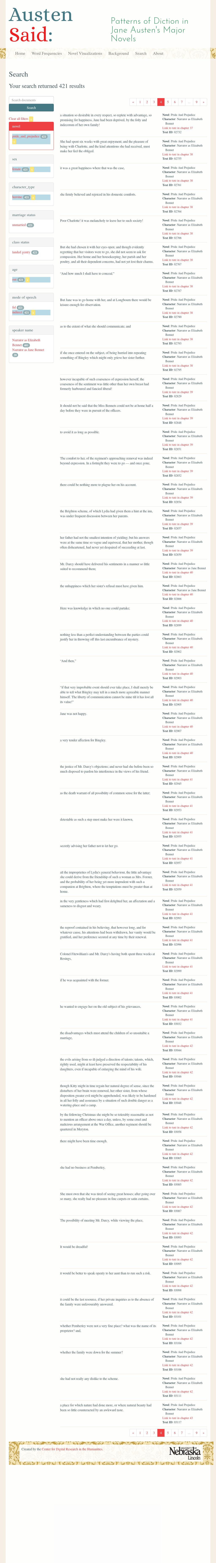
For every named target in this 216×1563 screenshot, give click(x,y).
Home (20, 53)
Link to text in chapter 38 (177, 154)
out (14, 279)
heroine (17, 197)
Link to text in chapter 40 (177, 572)
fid (14, 307)
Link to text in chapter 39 (177, 392)
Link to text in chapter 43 (177, 1418)
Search (141, 53)
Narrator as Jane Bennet (28, 349)
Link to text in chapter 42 (177, 1046)
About (158, 53)
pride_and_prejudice (25, 136)
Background (118, 53)
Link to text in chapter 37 (177, 128)
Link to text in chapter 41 (177, 779)
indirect (17, 312)
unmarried (19, 224)
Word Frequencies (47, 53)
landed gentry (21, 252)
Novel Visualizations (85, 53)
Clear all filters (20, 118)
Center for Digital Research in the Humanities (72, 1449)
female (16, 169)
